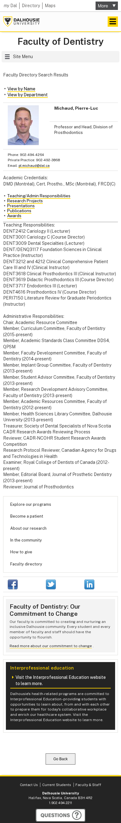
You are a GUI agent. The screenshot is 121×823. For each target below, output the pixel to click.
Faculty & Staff (88, 785)
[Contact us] (60, 815)
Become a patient (26, 516)
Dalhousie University (21, 21)
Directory (31, 5)
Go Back (60, 759)
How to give (21, 552)
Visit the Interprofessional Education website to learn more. (61, 680)
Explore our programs (30, 504)
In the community (26, 540)
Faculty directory (26, 564)
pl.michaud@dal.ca (34, 165)
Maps (50, 5)
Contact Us (29, 785)
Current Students (56, 785)
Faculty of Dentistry (60, 41)
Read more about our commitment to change (51, 646)
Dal (10, 5)
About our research (28, 528)
